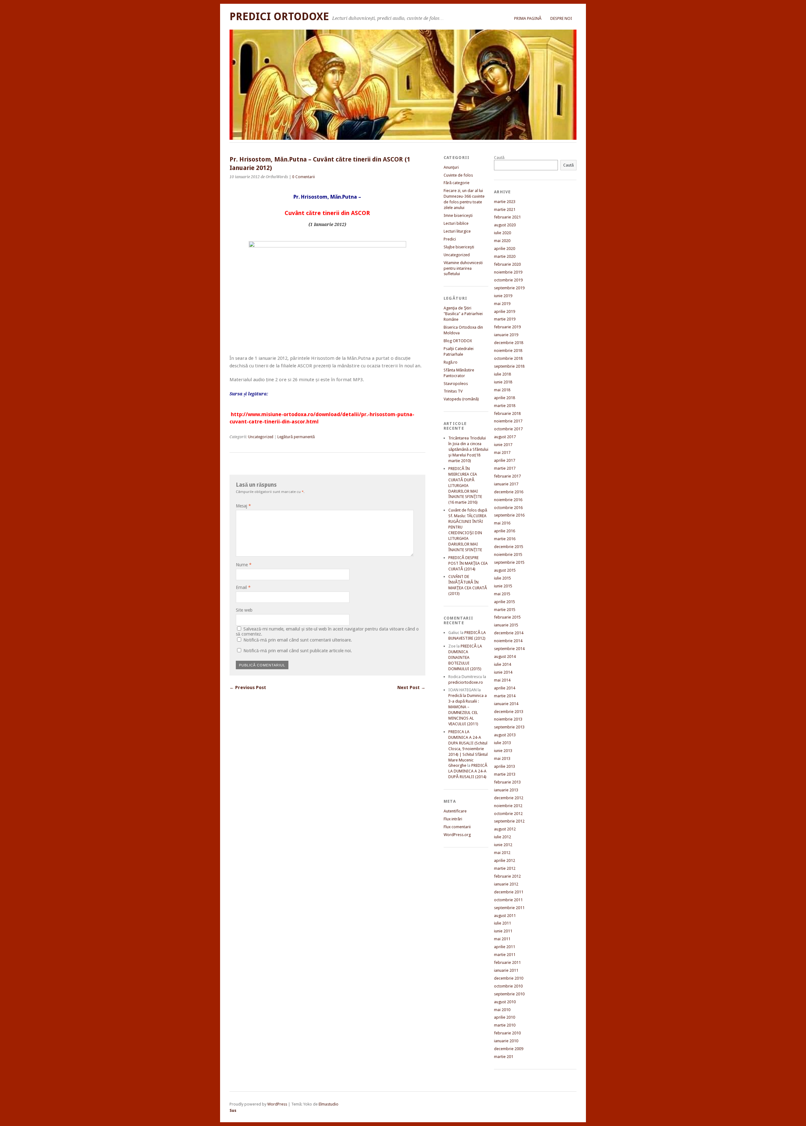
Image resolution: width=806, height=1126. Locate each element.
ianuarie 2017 (506, 484)
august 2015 (505, 570)
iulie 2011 (502, 923)
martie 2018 (504, 405)
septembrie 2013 (509, 727)
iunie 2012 (503, 844)
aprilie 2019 (504, 311)
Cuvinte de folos (458, 175)
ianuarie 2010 (506, 1040)
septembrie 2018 (509, 366)
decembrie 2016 (508, 491)
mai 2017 (502, 452)
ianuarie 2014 (506, 703)
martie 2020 (504, 256)
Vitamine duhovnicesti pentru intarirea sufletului (463, 268)
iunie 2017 (503, 444)
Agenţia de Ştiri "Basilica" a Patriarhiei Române (463, 314)
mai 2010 (502, 1009)
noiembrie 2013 (508, 719)
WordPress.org (457, 834)
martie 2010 (504, 1025)
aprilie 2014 (504, 688)
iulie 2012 (502, 837)
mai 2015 (502, 593)
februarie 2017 (507, 476)
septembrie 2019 (509, 288)
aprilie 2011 (504, 946)
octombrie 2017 (508, 429)
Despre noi (561, 18)
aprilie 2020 (504, 248)
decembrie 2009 (508, 1048)
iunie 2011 (503, 931)
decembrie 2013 (508, 711)
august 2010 (505, 1001)
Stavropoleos (456, 383)
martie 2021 (504, 209)
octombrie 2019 (508, 280)
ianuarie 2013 (506, 790)
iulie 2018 (502, 374)
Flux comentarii (457, 826)
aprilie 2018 (504, 397)
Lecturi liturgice (457, 231)
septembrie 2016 (509, 515)
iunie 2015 (503, 586)
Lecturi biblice (456, 223)
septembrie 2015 (509, 562)
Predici (450, 239)
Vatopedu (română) (461, 399)
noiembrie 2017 (508, 421)
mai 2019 (502, 303)
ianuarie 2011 (506, 970)
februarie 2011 (507, 962)
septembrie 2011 (509, 907)
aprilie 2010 (504, 1017)
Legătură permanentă (296, 437)
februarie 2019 (507, 327)
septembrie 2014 (509, 648)
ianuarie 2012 (506, 884)
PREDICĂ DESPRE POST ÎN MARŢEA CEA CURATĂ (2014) (468, 563)
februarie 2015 (507, 617)
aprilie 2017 (504, 460)
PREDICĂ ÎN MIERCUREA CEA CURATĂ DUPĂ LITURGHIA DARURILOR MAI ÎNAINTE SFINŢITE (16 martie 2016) (465, 485)
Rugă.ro (450, 362)
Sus (233, 1110)
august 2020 (505, 225)
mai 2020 (502, 240)
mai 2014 (502, 680)
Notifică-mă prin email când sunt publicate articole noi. (297, 650)
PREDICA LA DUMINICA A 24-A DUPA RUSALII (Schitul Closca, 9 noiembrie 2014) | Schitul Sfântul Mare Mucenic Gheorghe (468, 748)
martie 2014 (504, 695)
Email (243, 587)
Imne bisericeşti (458, 215)
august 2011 (505, 915)
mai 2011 (502, 938)
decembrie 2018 (508, 342)
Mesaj (243, 505)
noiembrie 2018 (508, 350)
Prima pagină (528, 18)
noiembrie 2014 (508, 640)
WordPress (277, 1104)
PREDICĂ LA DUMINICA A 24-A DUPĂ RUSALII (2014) (467, 771)
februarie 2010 (507, 1033)
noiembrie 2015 (508, 554)
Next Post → (411, 687)
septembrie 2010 (509, 994)
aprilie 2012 (504, 860)
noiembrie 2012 (508, 805)
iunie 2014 (503, 672)
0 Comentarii (303, 177)
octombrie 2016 (508, 507)
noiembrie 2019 (508, 272)
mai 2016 (502, 523)
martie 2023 (504, 201)
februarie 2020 (507, 264)
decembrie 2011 (508, 892)
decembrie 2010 (508, 978)
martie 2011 (504, 954)
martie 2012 (504, 868)
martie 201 (503, 1056)
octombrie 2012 (508, 813)
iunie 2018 (503, 382)
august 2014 (505, 656)
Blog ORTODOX (458, 340)
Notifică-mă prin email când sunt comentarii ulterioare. (297, 639)
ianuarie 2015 (506, 625)
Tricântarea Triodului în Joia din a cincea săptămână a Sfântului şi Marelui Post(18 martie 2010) (468, 449)
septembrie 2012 (509, 821)
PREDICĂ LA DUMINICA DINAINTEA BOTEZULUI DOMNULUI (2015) (465, 657)
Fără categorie (456, 182)
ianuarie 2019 (506, 334)
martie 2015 (504, 609)
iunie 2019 (503, 295)
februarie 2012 (507, 876)
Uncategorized (260, 437)
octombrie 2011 (508, 899)
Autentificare (455, 811)
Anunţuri (451, 167)
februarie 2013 (507, 782)
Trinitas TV (453, 391)
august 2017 (505, 436)
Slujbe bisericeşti (459, 247)
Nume (244, 564)
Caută (499, 157)
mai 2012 (502, 852)
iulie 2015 (502, 578)
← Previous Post (248, 687)
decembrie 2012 (508, 797)
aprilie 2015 (504, 601)
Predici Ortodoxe (279, 16)
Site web (244, 610)
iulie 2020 (502, 232)
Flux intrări (453, 819)
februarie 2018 (507, 413)
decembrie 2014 (508, 633)
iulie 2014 (502, 664)
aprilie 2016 (504, 531)
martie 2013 (504, 774)
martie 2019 (504, 319)
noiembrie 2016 (508, 499)
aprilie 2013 (504, 766)
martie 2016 (504, 538)
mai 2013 (502, 758)
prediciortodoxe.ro (465, 682)
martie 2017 (504, 468)
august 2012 (505, 829)
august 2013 (505, 735)
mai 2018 (502, 390)
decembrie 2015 (508, 546)
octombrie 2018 (508, 358)
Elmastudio (328, 1104)
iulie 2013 (502, 742)
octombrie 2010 (508, 986)
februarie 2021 (507, 217)
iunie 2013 (503, 750)
